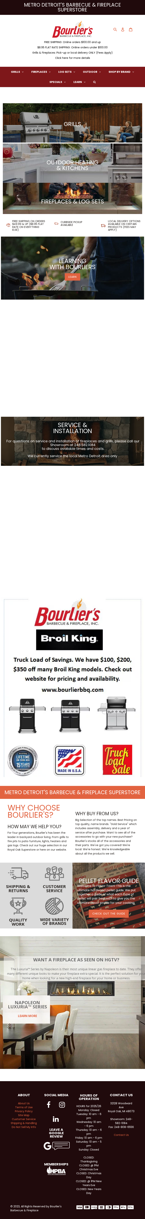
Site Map (23, 1115)
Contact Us (121, 1135)
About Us (24, 1103)
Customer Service (24, 1119)
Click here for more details (72, 58)
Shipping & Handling (24, 1123)
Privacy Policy (24, 1111)
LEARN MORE (27, 1016)
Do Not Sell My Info (24, 1127)
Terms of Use (24, 1107)
